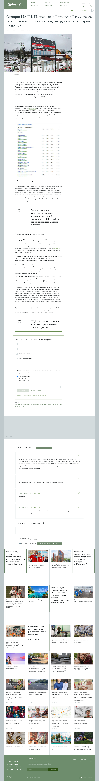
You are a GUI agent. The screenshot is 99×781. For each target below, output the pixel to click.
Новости (33, 2)
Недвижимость (65, 2)
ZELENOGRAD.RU (27, 30)
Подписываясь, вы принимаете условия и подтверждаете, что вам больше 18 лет (32, 395)
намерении (32, 108)
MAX (91, 759)
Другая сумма (22, 378)
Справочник (35, 5)
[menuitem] (34, 2)
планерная (22, 406)
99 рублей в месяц (24, 376)
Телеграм (75, 759)
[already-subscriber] (36, 390)
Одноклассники (72, 762)
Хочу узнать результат (25, 358)
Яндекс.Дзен (83, 762)
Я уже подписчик (36, 390)
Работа (47, 2)
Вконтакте (83, 759)
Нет (20, 349)
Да (20, 344)
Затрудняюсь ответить (25, 354)
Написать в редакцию (14, 766)
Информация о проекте (14, 769)
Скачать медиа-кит (13, 761)
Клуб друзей (64, 5)
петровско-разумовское (38, 404)
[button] (23, 390)
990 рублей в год (23, 380)
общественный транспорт (22, 404)
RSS (91, 762)
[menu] (49, 4)
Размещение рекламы (14, 759)
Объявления (49, 5)
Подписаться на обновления (28, 543)
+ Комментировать (44, 448)
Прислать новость (13, 764)
